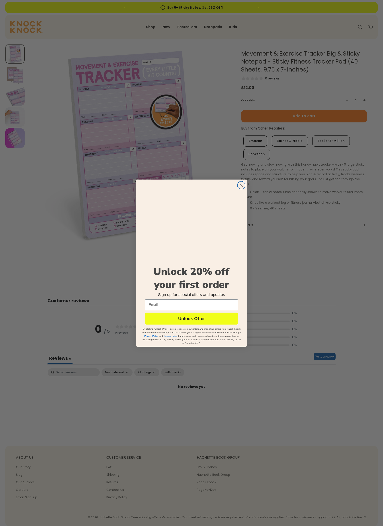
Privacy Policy (151, 336)
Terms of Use (170, 336)
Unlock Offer (191, 318)
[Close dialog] (241, 185)
